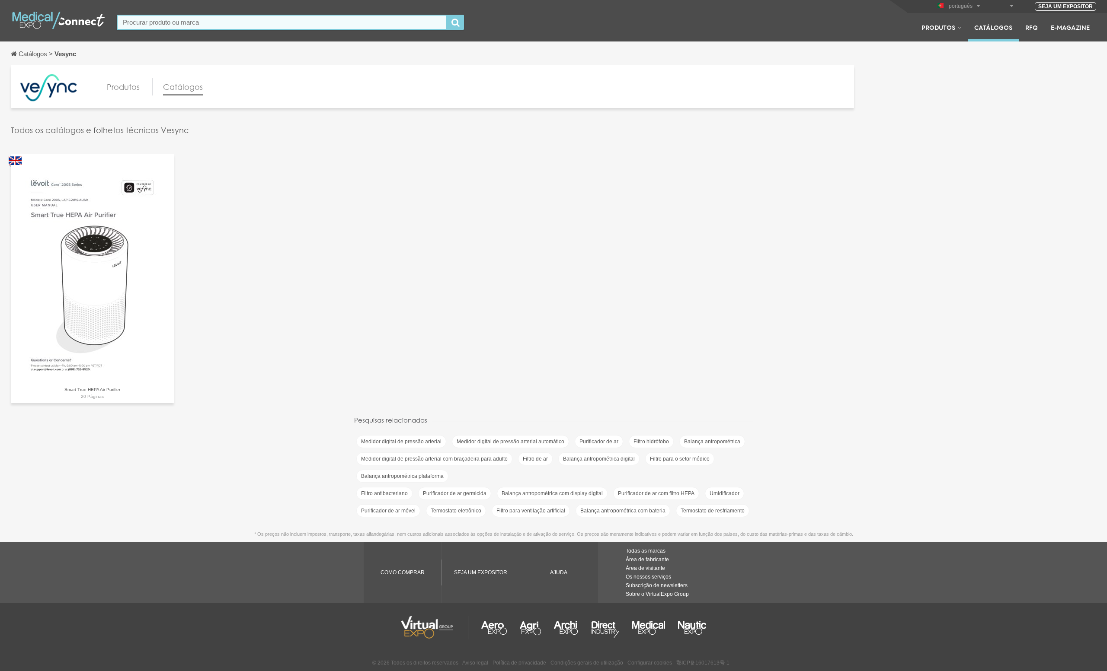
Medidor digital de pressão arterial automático (510, 442)
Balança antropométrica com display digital (552, 493)
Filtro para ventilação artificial (530, 511)
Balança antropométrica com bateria (622, 511)
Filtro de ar (535, 459)
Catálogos (993, 27)
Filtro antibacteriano (384, 493)
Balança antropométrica (712, 442)
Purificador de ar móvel (388, 511)
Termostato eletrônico (456, 511)
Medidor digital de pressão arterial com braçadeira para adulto (434, 459)
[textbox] (282, 22)
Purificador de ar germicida (454, 493)
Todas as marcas (645, 551)
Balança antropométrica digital (599, 459)
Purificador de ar (598, 442)
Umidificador (724, 493)
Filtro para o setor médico (680, 459)
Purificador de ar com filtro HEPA (656, 493)
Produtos (938, 27)
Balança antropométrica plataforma (402, 476)
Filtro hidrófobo (651, 442)
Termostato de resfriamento (713, 511)
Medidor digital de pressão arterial (401, 442)
